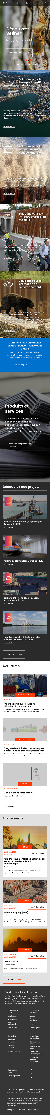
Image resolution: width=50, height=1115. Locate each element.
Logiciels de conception (34, 1037)
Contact (9, 1089)
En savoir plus (15, 52)
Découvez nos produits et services (20, 444)
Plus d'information (37, 853)
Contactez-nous (13, 1071)
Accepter (11, 1109)
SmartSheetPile (14, 1051)
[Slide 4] (35, 60)
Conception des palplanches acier (35, 1045)
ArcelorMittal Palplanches (7, 3)
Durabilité (12, 1036)
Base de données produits (33, 1018)
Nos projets (13, 1028)
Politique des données (24, 1089)
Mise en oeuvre (11, 1046)
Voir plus (10, 806)
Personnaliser (33, 1109)
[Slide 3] (28, 60)
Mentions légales (34, 1092)
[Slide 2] (21, 60)
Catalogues (35, 1028)
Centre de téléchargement (36, 1053)
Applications (13, 1016)
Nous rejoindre (14, 1076)
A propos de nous (13, 1011)
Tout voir (10, 654)
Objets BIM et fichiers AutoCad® (35, 1059)
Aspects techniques (12, 1041)
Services (33, 1024)
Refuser (21, 1109)
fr (36, 3)
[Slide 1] (14, 60)
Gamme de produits (34, 1011)
